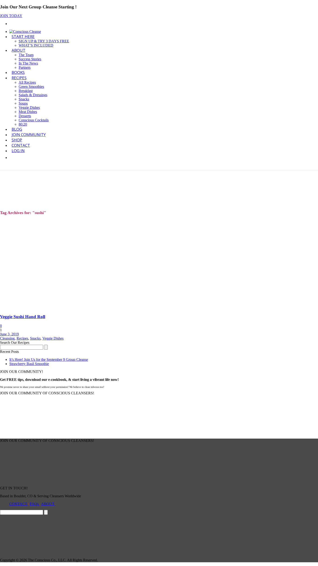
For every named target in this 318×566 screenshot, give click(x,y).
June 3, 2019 (9, 334)
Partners (24, 67)
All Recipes (27, 82)
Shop (17, 140)
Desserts (25, 116)
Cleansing (7, 338)
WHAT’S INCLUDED (36, 45)
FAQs (35, 504)
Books (18, 72)
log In (18, 150)
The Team (26, 55)
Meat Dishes (28, 112)
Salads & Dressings (33, 95)
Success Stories (30, 59)
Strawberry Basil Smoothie (29, 364)
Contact (21, 145)
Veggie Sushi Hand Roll (22, 316)
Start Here (23, 36)
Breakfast (26, 91)
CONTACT (18, 504)
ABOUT (18, 50)
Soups (23, 103)
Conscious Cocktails (34, 120)
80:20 (23, 124)
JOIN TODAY (11, 16)
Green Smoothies (31, 87)
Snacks (24, 99)
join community (29, 134)
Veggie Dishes (29, 107)
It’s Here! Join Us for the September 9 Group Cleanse (48, 359)
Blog (17, 129)
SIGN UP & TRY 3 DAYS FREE (44, 41)
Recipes (19, 77)
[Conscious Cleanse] (25, 32)
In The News (28, 63)
